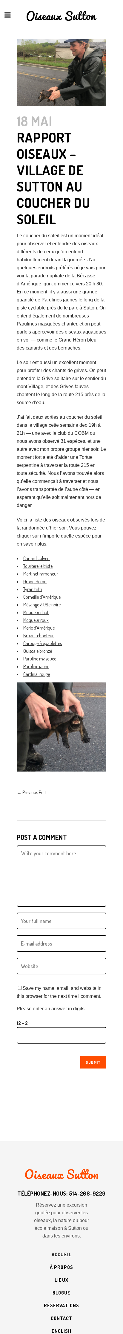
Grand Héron (35, 581)
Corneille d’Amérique (42, 597)
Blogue (62, 1293)
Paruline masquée (39, 659)
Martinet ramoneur (40, 574)
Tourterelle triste (38, 566)
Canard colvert (36, 558)
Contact (62, 1318)
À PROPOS (61, 1267)
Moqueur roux (36, 620)
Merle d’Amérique (39, 628)
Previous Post (32, 792)
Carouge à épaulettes (42, 643)
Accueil (61, 1254)
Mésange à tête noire (42, 605)
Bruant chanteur (38, 635)
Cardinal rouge (36, 674)
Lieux (61, 1280)
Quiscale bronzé (37, 651)
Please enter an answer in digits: (51, 1008)
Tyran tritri (32, 589)
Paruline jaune (36, 666)
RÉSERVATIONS (61, 1305)
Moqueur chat (36, 612)
